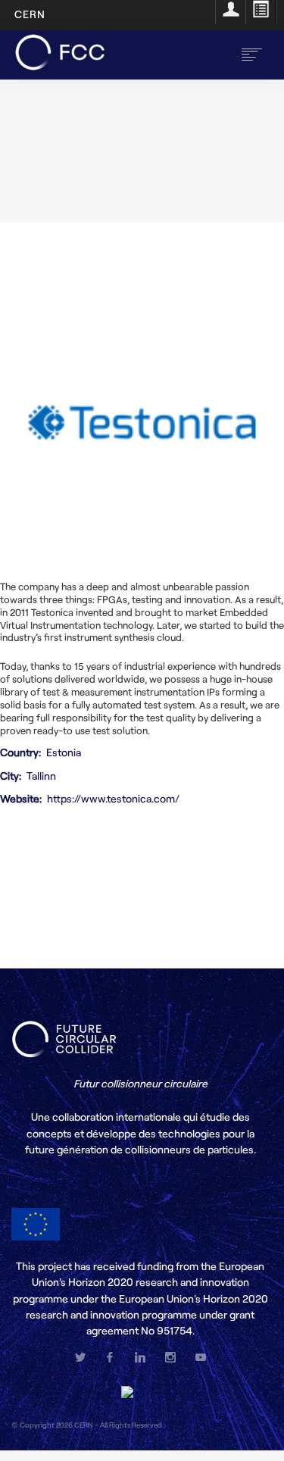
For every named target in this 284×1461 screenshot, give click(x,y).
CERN (29, 14)
